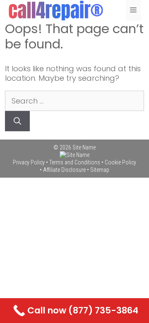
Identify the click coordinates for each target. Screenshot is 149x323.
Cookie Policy (120, 162)
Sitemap (99, 169)
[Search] (17, 121)
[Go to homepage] (74, 155)
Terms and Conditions (74, 162)
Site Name (84, 147)
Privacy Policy (29, 162)
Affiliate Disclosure (64, 169)
